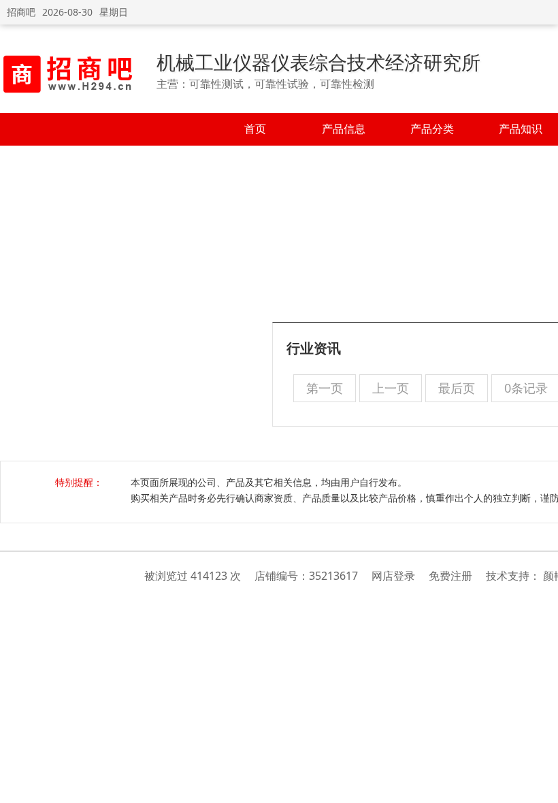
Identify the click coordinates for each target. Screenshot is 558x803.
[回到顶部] (540, 785)
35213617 (333, 575)
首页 (255, 128)
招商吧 (21, 11)
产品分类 (432, 128)
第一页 (324, 388)
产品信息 (343, 128)
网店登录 (393, 575)
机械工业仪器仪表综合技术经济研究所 (318, 62)
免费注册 (450, 575)
